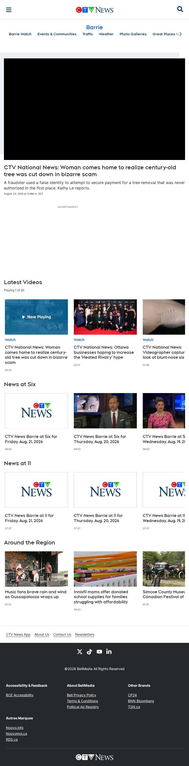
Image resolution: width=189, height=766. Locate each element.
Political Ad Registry (83, 707)
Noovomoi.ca (16, 733)
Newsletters (84, 634)
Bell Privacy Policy (81, 695)
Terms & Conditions (82, 701)
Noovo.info (14, 728)
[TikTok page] (90, 652)
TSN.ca (134, 707)
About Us (41, 634)
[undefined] (36, 335)
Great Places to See (170, 34)
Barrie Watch (20, 34)
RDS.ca (12, 739)
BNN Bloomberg (141, 701)
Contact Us (62, 634)
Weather (106, 34)
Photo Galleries (133, 34)
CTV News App (18, 634)
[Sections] (9, 10)
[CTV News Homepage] (94, 10)
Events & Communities (57, 34)
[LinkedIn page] (109, 652)
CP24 (132, 695)
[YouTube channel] (99, 652)
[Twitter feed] (80, 652)
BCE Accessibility (19, 695)
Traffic (87, 34)
